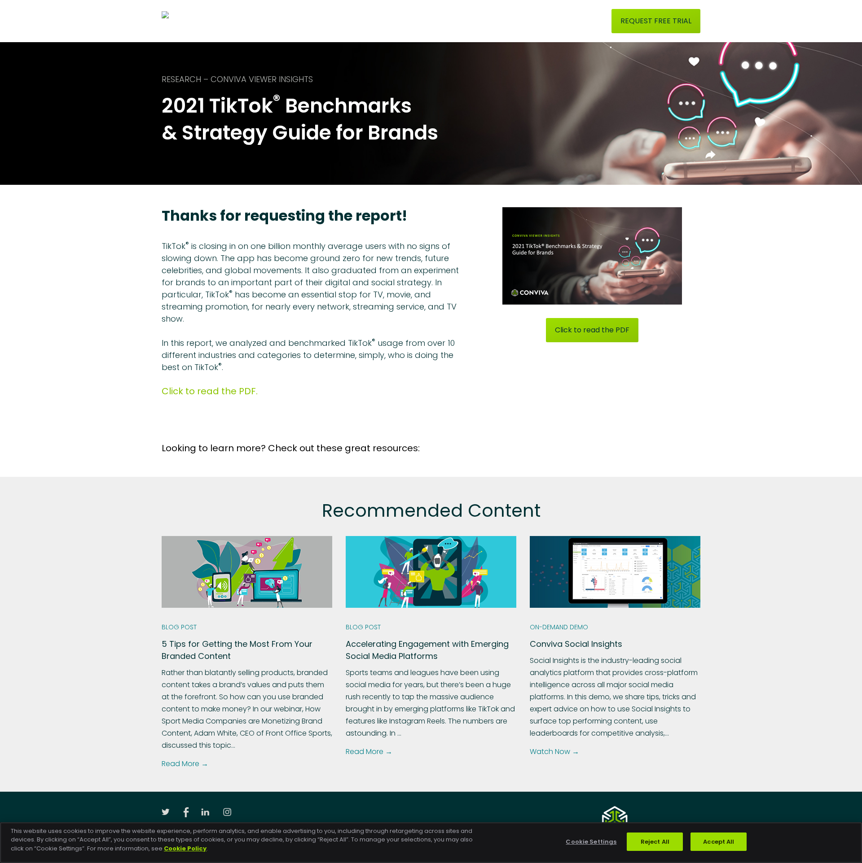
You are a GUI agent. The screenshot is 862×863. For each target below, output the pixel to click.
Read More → (185, 763)
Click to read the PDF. (210, 391)
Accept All (718, 841)
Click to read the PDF (592, 330)
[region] (431, 842)
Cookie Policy (185, 848)
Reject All (655, 841)
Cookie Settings (591, 841)
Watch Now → (554, 751)
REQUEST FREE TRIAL (655, 21)
